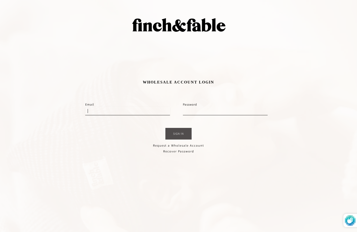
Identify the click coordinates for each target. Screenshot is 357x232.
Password (190, 104)
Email (89, 104)
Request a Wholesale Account (178, 145)
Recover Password (178, 151)
